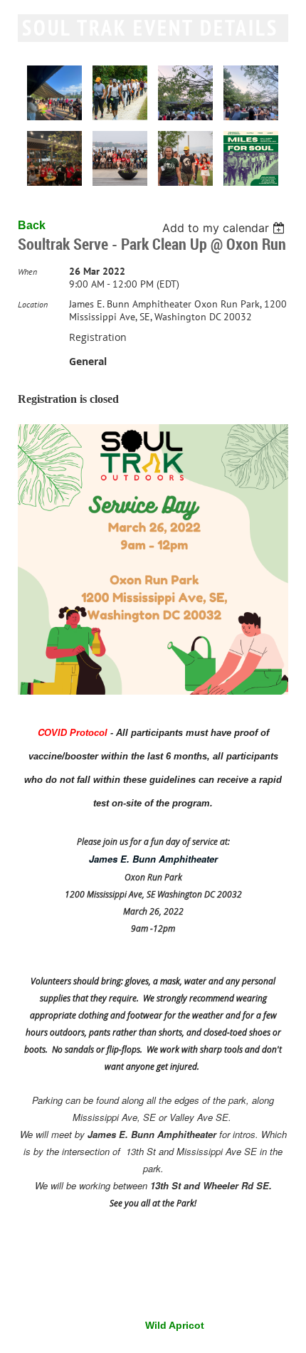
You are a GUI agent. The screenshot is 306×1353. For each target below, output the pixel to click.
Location (33, 304)
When (27, 271)
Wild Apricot (174, 1325)
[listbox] (225, 227)
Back (32, 225)
